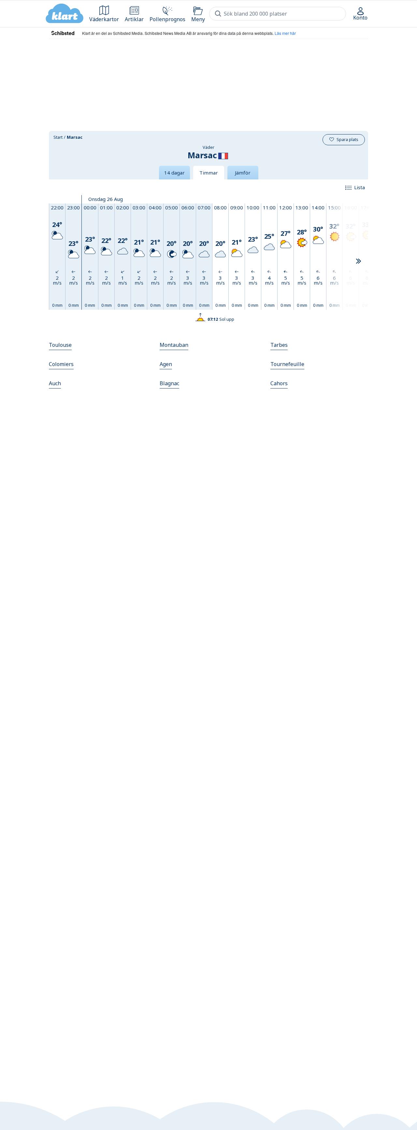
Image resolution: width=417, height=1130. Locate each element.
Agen (166, 364)
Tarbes (279, 344)
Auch (55, 383)
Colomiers (61, 364)
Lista (359, 187)
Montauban (174, 344)
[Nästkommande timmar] (358, 261)
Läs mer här (285, 33)
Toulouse (60, 344)
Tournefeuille (287, 364)
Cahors (279, 383)
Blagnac (169, 383)
